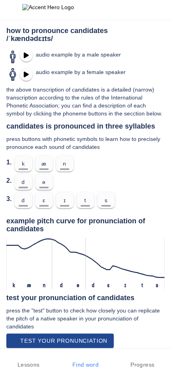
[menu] (11, 10)
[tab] (28, 360)
